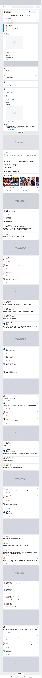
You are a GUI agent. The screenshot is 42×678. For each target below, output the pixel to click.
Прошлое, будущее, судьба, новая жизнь (16, 224)
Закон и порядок (11, 449)
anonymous (7, 167)
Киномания (10, 541)
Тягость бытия (11, 307)
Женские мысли (11, 209)
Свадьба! (9, 12)
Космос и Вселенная (14, 157)
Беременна (10, 441)
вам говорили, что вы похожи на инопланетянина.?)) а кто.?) (18, 159)
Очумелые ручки (11, 347)
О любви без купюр (12, 167)
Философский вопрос (12, 276)
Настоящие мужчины (12, 486)
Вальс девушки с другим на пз (11, 169)
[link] (11, 182)
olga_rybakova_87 (7, 157)
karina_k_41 (7, 151)
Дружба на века (11, 314)
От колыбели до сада (12, 151)
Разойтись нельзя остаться (13, 463)
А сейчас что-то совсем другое (14, 262)
